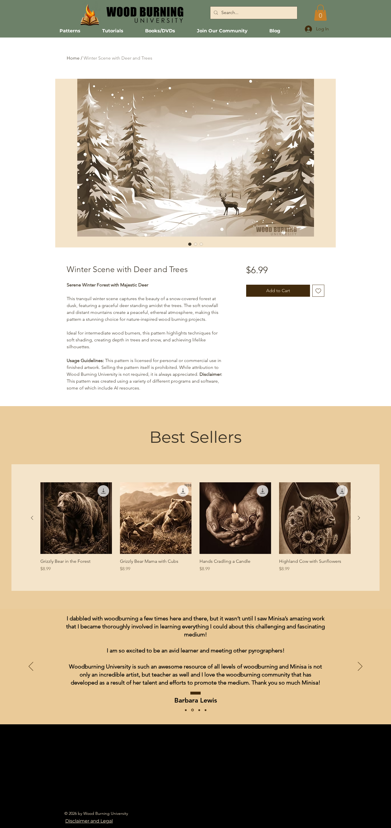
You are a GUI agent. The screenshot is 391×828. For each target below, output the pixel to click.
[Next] (360, 667)
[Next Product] (359, 517)
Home (73, 58)
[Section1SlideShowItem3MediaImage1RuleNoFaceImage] (186, 710)
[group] (195, 527)
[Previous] (31, 667)
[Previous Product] (32, 517)
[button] (320, 13)
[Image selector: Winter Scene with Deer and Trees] (190, 244)
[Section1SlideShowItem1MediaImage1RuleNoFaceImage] (199, 710)
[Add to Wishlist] (318, 291)
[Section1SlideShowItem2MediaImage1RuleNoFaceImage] (192, 710)
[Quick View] (76, 518)
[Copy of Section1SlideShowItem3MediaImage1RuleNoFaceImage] (205, 710)
